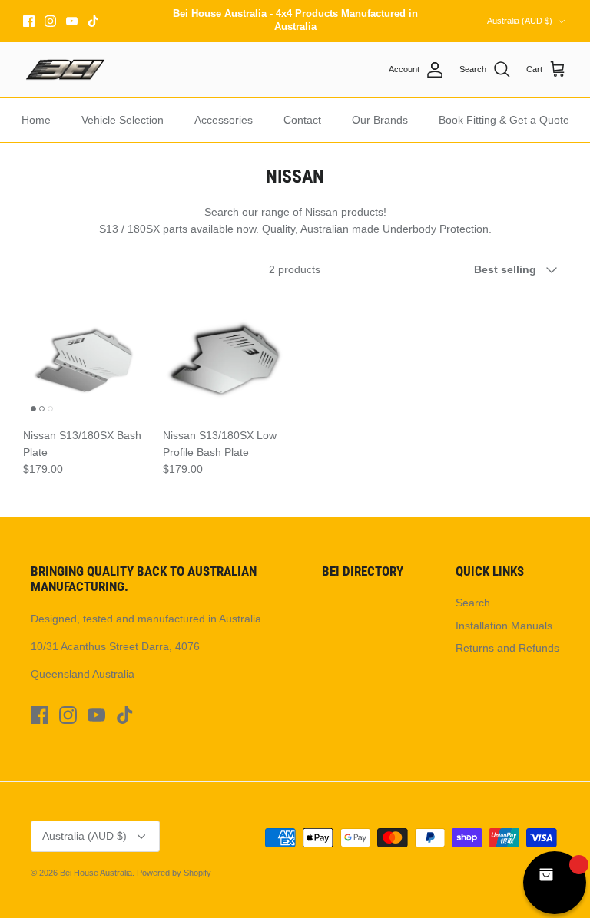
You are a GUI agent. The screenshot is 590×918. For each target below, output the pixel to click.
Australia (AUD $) (519, 20)
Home (36, 120)
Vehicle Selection (122, 120)
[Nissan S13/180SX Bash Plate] (85, 357)
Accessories (223, 120)
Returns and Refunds (507, 648)
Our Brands (380, 120)
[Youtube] (72, 21)
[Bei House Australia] (65, 70)
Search (473, 602)
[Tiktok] (93, 21)
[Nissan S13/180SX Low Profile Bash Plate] (225, 357)
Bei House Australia (96, 872)
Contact (302, 120)
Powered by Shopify (174, 872)
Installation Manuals (504, 625)
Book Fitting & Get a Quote (504, 120)
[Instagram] (50, 21)
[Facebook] (29, 21)
